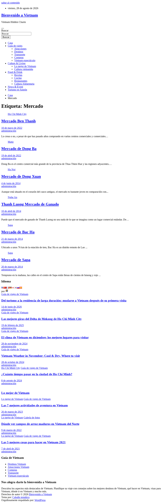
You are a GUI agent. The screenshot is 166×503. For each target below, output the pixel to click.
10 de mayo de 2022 (11, 127)
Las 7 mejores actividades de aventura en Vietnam (34, 405)
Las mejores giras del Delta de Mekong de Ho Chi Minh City (41, 319)
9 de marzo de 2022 (11, 430)
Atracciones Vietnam (18, 467)
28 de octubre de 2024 (12, 362)
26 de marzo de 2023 (12, 411)
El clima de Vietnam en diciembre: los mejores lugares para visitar (45, 337)
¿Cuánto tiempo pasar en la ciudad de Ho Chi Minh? (36, 374)
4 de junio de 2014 (10, 183)
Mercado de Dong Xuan (21, 176)
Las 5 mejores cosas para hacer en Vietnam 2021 (33, 442)
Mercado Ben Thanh (18, 121)
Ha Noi (11, 169)
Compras (19, 57)
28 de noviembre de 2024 (14, 343)
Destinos (18, 51)
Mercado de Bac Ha (18, 232)
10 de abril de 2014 (11, 211)
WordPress (40, 500)
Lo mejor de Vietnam (25, 66)
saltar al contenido (10, 2)
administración (8, 130)
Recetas (18, 75)
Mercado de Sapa (15, 260)
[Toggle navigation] (2, 28)
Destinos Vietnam (17, 464)
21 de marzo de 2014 (12, 239)
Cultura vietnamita (23, 69)
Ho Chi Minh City (17, 114)
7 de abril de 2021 (10, 448)
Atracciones (20, 48)
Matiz (11, 141)
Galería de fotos (32, 417)
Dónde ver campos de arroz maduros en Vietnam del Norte (40, 424)
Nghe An (12, 197)
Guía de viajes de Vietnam (14, 294)
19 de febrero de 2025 (12, 325)
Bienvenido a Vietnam (19, 15)
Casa (10, 42)
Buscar (4, 30)
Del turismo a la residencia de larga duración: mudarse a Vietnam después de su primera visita (63, 300)
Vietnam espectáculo (24, 60)
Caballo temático (21, 497)
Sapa (10, 225)
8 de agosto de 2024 (11, 380)
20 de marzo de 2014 (12, 266)
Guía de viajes (15, 45)
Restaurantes (20, 80)
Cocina (18, 78)
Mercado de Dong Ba (18, 148)
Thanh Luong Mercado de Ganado (30, 204)
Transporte (19, 54)
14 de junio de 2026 (11, 306)
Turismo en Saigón (17, 89)
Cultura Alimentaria (24, 83)
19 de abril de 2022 (11, 155)
